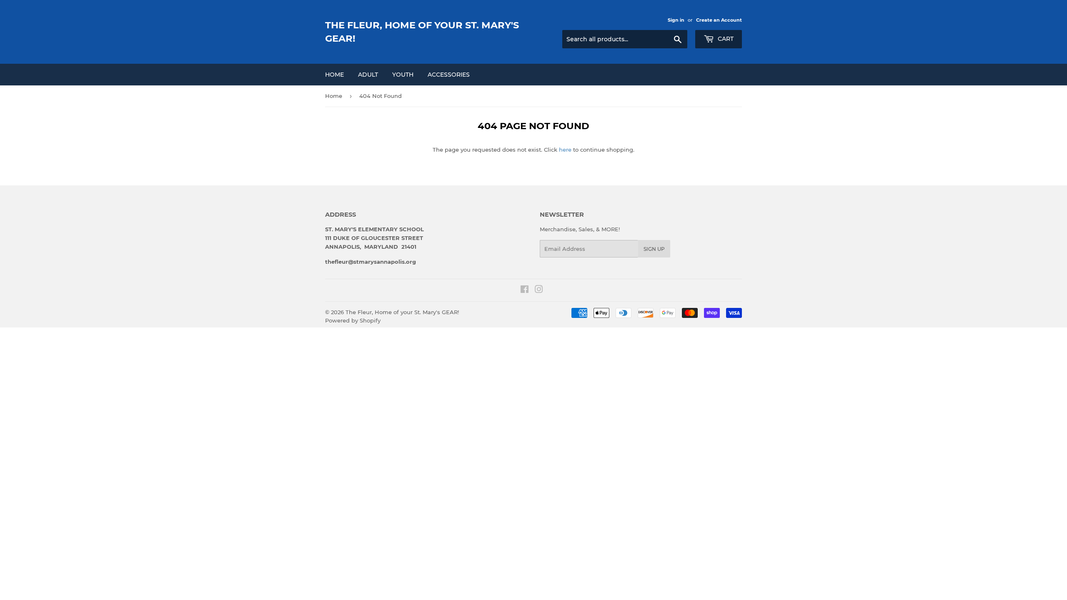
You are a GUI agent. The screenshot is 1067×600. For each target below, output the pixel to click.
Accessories (449, 74)
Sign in (676, 20)
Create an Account (719, 20)
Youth (402, 74)
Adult (368, 74)
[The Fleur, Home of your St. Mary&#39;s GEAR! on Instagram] (539, 290)
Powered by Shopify (353, 320)
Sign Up (654, 249)
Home (334, 74)
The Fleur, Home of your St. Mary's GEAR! (422, 31)
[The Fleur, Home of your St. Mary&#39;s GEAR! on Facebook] (524, 290)
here (565, 149)
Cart (725, 38)
